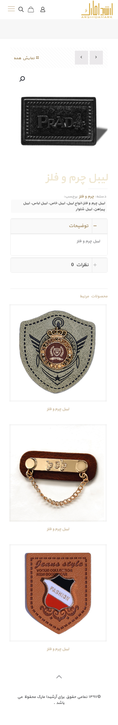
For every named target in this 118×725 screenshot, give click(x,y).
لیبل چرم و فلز (58, 409)
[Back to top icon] (59, 677)
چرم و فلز (86, 196)
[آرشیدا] (97, 9)
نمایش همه (24, 58)
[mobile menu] (11, 9)
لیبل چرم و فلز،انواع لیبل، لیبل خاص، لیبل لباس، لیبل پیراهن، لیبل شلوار (64, 206)
